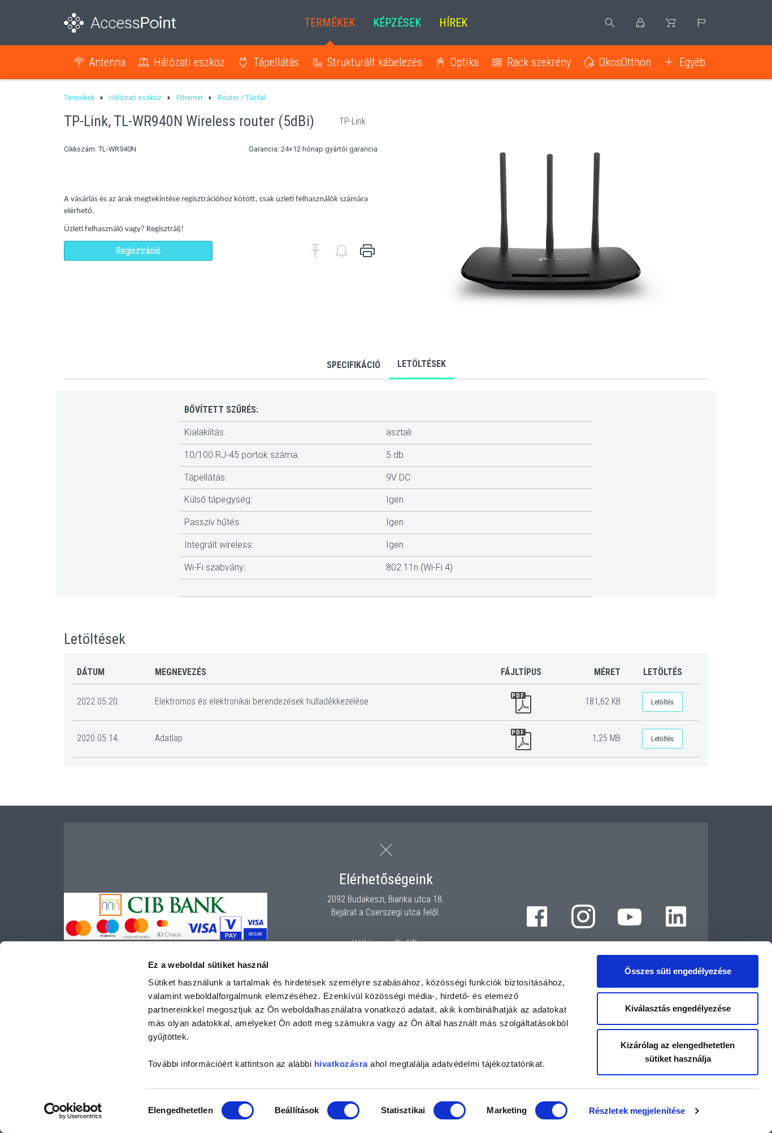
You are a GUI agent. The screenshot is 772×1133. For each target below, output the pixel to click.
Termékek (330, 22)
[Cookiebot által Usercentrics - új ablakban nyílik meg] (73, 1110)
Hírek (453, 22)
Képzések (397, 22)
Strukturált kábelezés (374, 62)
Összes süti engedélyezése (677, 971)
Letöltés (662, 702)
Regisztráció (138, 250)
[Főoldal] (138, 23)
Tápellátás (276, 62)
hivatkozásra (341, 1064)
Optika (464, 62)
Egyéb (692, 62)
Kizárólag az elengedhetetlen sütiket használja (678, 1051)
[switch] (343, 1110)
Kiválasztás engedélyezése (678, 1008)
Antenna (107, 62)
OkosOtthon (625, 62)
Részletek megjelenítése (637, 1110)
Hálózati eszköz (189, 62)
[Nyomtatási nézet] (367, 251)
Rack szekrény (539, 62)
